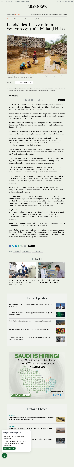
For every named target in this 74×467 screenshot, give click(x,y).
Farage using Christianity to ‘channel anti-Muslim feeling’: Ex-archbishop (31, 305)
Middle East (12, 415)
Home (8, 19)
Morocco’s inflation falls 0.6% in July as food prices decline (29, 329)
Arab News (10, 1)
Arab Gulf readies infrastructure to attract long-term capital (30, 321)
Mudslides (26, 251)
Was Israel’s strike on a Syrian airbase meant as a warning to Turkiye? (30, 429)
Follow (62, 100)
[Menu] (2, 2)
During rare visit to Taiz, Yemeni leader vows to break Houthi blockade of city (22, 282)
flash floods (37, 251)
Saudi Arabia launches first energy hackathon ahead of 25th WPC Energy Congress (31, 313)
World (18, 14)
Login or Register (9, 448)
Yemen (17, 251)
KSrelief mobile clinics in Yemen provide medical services (51, 281)
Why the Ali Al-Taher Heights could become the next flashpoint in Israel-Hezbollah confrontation (31, 418)
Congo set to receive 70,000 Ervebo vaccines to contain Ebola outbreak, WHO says (40, 14)
